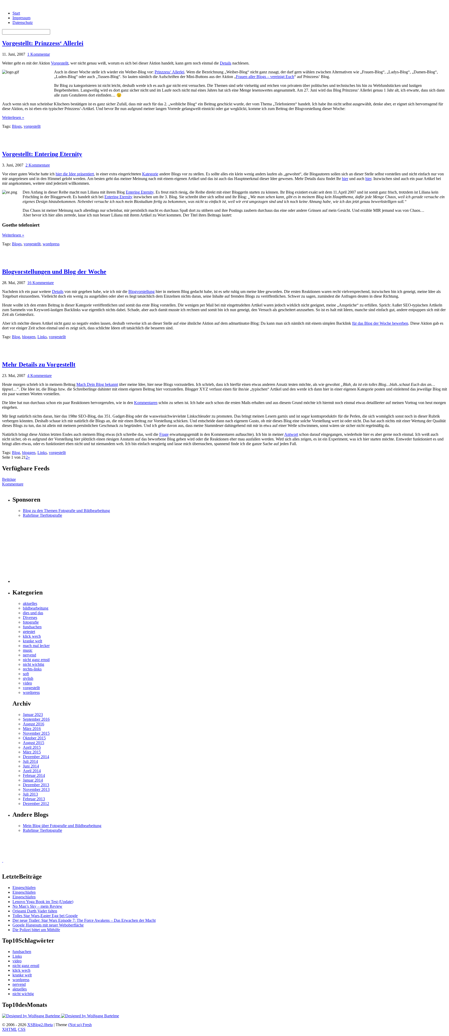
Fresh (87, 1024)
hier (345, 178)
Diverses (30, 617)
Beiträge (9, 479)
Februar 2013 (34, 799)
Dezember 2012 (36, 803)
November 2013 (36, 789)
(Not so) (75, 1024)
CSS (21, 1029)
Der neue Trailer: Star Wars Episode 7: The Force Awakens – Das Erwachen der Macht (84, 920)
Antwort (291, 434)
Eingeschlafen (24, 887)
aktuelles (30, 603)
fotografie (31, 622)
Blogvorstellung (141, 291)
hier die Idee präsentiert (75, 174)
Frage (164, 434)
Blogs (17, 126)
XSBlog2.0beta (40, 1024)
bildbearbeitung (35, 608)
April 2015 (32, 747)
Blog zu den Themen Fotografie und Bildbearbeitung (66, 510)
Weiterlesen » (13, 117)
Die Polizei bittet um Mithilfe (36, 930)
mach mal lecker (36, 645)
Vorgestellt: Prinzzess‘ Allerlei (42, 43)
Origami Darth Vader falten (34, 911)
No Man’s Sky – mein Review (37, 906)
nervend (29, 655)
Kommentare (12, 484)
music (27, 650)
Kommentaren (145, 402)
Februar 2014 (34, 775)
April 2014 (32, 771)
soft (26, 674)
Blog (16, 337)
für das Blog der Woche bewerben (380, 323)
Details (225, 63)
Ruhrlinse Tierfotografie (42, 515)
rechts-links (32, 669)
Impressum (21, 18)
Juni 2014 (31, 766)
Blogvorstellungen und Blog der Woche (54, 271)
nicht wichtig (33, 664)
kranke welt (32, 641)
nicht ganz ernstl (36, 659)
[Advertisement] (63, 136)
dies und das (33, 613)
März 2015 (32, 752)
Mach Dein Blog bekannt (97, 384)
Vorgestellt (59, 63)
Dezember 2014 (36, 756)
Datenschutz (22, 22)
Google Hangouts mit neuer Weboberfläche (48, 925)
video (27, 683)
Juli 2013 (30, 794)
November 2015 (36, 733)
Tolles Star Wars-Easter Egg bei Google (45, 915)
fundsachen (32, 627)
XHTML (9, 1029)
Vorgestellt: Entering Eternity (42, 154)
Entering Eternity (140, 192)
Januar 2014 (33, 780)
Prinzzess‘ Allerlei (169, 72)
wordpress (51, 244)
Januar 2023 (33, 714)
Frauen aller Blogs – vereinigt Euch (265, 76)
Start (16, 13)
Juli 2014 (30, 761)
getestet (29, 631)
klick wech (32, 636)
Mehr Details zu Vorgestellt (38, 364)
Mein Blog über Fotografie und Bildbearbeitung (62, 825)
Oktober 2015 (34, 738)
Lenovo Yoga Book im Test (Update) (42, 901)
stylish (28, 678)
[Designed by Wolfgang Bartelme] (90, 1016)
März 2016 (32, 728)
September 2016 (36, 719)
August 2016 (33, 724)
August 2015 (33, 742)
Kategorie (150, 174)
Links (42, 337)
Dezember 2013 (36, 785)
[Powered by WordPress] (31, 1016)
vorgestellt (32, 126)
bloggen (28, 337)
